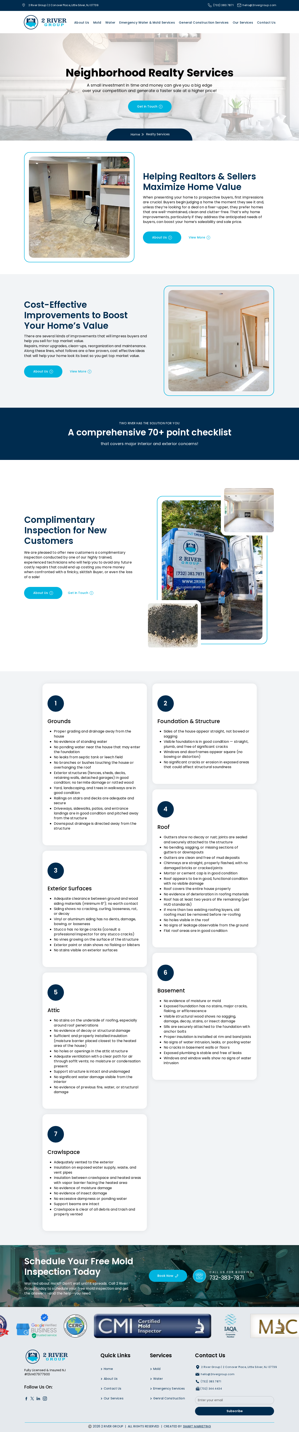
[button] (97, 22)
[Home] (26, 1399)
